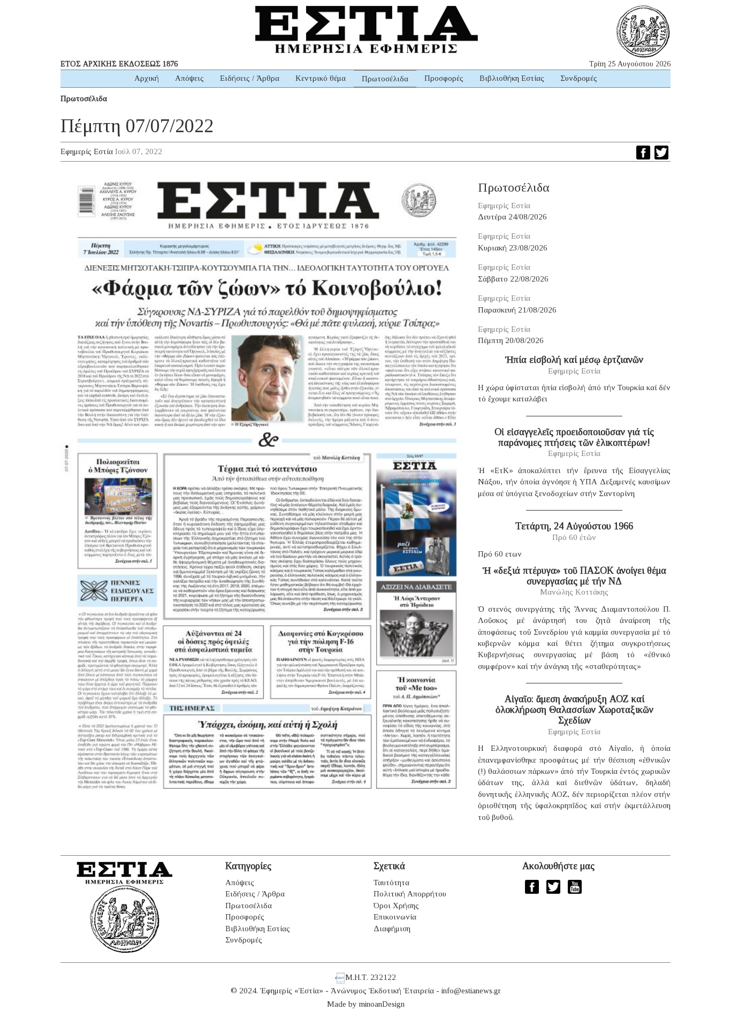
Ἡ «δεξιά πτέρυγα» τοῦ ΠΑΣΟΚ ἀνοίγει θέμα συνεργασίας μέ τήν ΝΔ (574, 576)
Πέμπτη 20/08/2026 (511, 340)
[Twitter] (661, 152)
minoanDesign (382, 1004)
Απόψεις (189, 78)
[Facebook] (643, 152)
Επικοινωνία (395, 916)
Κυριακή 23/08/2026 (512, 248)
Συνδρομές (578, 78)
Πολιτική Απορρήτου (410, 893)
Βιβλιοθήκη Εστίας (511, 78)
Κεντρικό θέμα (320, 78)
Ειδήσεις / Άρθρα (249, 78)
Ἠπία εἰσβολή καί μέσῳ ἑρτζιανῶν (574, 359)
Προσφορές (443, 78)
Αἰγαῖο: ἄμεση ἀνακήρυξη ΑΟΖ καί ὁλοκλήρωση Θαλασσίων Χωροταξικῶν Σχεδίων (574, 710)
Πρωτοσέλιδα (385, 78)
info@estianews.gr (471, 990)
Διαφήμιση (392, 928)
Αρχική (146, 78)
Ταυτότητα (391, 882)
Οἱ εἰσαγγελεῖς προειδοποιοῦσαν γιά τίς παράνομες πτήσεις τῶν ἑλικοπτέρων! (574, 437)
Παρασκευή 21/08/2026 (517, 310)
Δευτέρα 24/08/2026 (512, 216)
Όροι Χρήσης (396, 905)
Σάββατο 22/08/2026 (513, 279)
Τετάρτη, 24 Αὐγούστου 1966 (574, 526)
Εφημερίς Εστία (86, 151)
